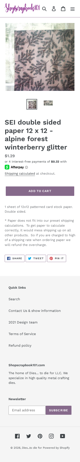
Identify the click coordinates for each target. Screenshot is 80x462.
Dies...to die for (32, 447)
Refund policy (20, 345)
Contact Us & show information (35, 311)
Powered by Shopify (56, 447)
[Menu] (72, 9)
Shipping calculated (20, 173)
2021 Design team (23, 322)
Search (14, 299)
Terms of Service (22, 334)
